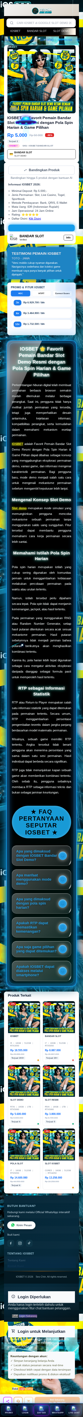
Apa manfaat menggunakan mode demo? (33, 880)
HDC (20, 294)
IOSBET (15, 31)
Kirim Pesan (24, 1225)
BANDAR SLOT (37, 31)
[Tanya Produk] (18, 1401)
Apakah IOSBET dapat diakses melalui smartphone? (35, 971)
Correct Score (62, 294)
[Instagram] (20, 1243)
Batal (15, 1316)
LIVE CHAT (74, 1413)
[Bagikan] (7, 1401)
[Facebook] (10, 1243)
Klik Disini (35, 219)
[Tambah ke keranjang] (28, 1401)
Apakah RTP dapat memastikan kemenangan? (32, 927)
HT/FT (41, 294)
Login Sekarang (28, 1316)
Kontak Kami (16, 1266)
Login (22, 1389)
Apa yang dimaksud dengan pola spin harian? (33, 904)
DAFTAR (41, 1413)
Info (68, 238)
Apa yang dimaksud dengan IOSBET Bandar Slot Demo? (36, 856)
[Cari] (11, 23)
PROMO (9, 1413)
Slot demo (19, 508)
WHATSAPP (58, 1413)
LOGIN (25, 1413)
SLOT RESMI (65, 40)
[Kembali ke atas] (75, 1390)
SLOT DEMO (61, 31)
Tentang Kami (16, 1260)
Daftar (29, 1389)
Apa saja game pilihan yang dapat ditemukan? (36, 949)
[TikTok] (29, 1243)
